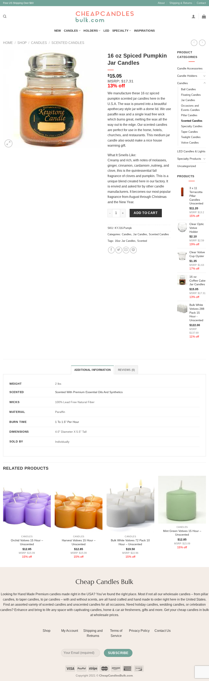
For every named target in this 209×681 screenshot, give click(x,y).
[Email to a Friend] (126, 250)
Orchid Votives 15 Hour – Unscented (27, 542)
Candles (71, 30)
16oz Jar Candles (125, 240)
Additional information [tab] (92, 369)
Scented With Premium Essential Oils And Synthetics (89, 392)
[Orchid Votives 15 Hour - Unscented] (27, 504)
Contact (201, 2)
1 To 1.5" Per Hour (67, 422)
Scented (142, 240)
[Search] (4, 16)
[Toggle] (204, 76)
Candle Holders (187, 75)
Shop (22, 43)
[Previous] (3, 521)
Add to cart (146, 213)
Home (8, 43)
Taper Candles (189, 131)
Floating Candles (191, 94)
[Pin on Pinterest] (133, 250)
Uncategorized (186, 166)
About (161, 2)
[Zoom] (8, 143)
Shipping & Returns (180, 2)
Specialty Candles (191, 126)
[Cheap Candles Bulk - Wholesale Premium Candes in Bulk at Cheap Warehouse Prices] (104, 16)
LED (106, 30)
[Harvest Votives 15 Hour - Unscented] (78, 504)
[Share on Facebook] (111, 250)
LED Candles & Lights (191, 151)
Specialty (120, 30)
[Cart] (204, 16)
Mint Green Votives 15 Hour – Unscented (182, 532)
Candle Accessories (189, 68)
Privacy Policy (139, 630)
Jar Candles (140, 234)
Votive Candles (190, 142)
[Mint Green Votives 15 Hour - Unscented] (182, 500)
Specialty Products (189, 158)
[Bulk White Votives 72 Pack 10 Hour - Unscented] (130, 504)
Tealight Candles (191, 137)
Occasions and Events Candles (190, 107)
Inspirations (144, 30)
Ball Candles (188, 89)
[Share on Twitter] (118, 250)
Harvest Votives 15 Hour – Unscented (79, 542)
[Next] (206, 521)
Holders (90, 30)
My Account (69, 630)
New (57, 30)
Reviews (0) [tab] (126, 369)
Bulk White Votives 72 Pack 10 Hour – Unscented (130, 542)
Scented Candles (67, 43)
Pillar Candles (189, 115)
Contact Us (163, 630)
